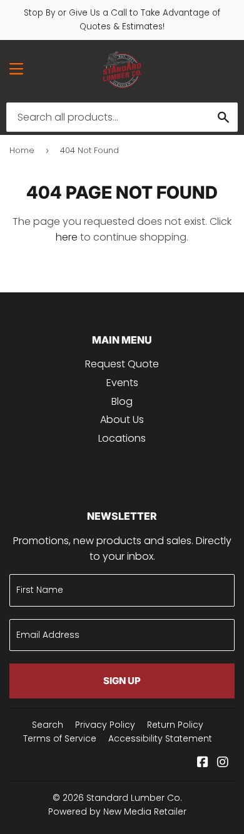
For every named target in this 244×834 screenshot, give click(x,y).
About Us (122, 419)
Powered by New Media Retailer (117, 811)
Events (122, 382)
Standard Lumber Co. (134, 798)
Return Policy (175, 724)
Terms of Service (59, 738)
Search (47, 724)
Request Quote (122, 364)
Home (21, 150)
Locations (122, 438)
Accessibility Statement (160, 738)
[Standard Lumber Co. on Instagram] (222, 763)
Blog (122, 401)
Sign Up (122, 681)
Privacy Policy (105, 724)
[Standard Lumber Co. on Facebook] (202, 763)
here (67, 237)
